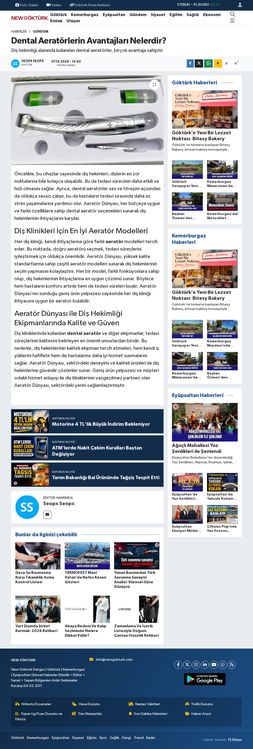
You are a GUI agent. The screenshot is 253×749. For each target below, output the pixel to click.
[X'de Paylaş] (199, 63)
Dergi (126, 738)
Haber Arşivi (201, 714)
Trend (139, 738)
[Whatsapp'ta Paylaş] (208, 63)
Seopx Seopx (58, 503)
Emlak (56, 21)
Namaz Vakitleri (147, 704)
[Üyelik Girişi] (238, 5)
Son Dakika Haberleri (150, 714)
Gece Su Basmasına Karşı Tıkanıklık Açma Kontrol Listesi (34, 577)
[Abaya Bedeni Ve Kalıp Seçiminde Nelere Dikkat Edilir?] (87, 609)
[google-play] (205, 679)
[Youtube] (214, 665)
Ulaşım (73, 21)
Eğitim (175, 15)
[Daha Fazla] (218, 63)
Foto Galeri (29, 5)
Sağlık (193, 15)
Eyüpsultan (114, 15)
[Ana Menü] (232, 21)
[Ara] (232, 15)
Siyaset (158, 15)
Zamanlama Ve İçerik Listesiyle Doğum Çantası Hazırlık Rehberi (136, 630)
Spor (103, 738)
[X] (187, 665)
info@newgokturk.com (114, 659)
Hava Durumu (89, 704)
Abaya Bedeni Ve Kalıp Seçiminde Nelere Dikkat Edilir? (85, 630)
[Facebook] (178, 665)
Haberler (19, 31)
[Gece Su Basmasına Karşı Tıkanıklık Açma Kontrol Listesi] (38, 556)
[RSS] (232, 665)
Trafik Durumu (202, 704)
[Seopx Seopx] (27, 507)
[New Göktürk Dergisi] (29, 18)
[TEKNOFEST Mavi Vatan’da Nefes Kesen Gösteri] (87, 556)
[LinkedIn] (205, 665)
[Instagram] (196, 665)
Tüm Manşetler (90, 714)
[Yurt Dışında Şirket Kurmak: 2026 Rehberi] (38, 609)
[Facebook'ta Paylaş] (190, 63)
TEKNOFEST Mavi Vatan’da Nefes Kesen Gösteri (85, 577)
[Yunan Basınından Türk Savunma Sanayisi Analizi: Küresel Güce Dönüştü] (136, 556)
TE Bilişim (235, 740)
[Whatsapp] (223, 665)
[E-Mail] (47, 515)
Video (56, 5)
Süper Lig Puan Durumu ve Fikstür (39, 716)
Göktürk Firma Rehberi (92, 5)
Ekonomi (211, 15)
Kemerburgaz (85, 15)
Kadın (150, 738)
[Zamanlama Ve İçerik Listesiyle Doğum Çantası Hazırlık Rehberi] (136, 609)
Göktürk (58, 15)
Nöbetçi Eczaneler (36, 704)
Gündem (138, 15)
